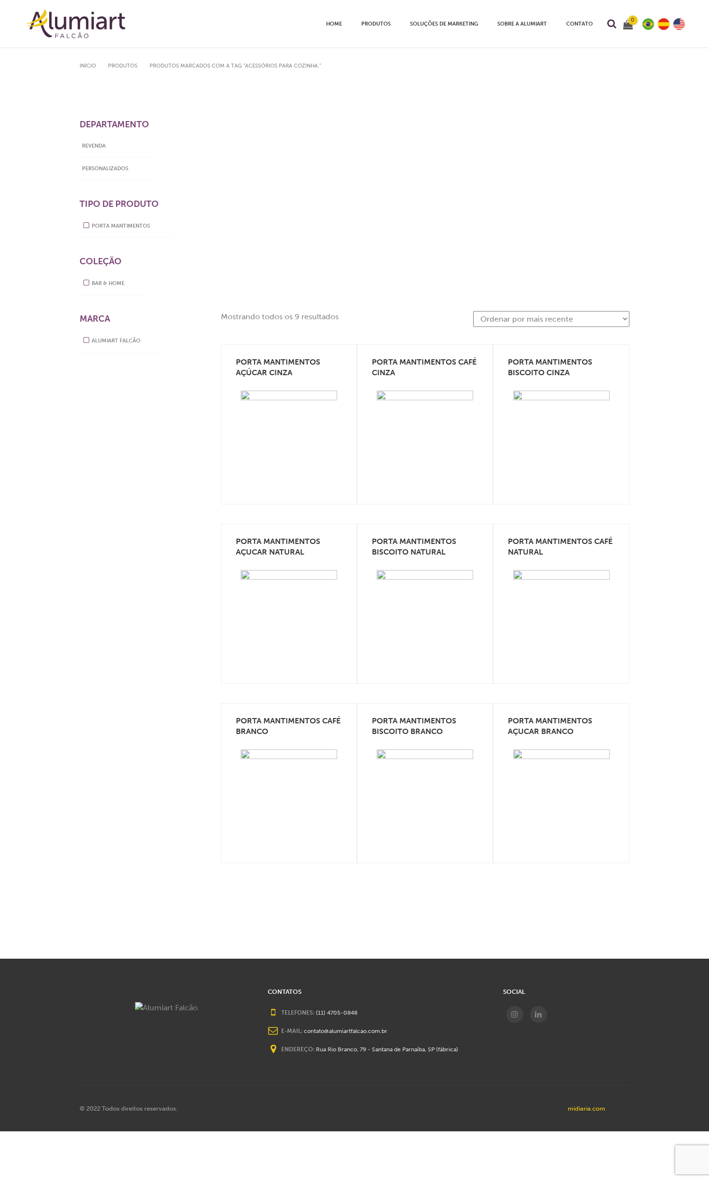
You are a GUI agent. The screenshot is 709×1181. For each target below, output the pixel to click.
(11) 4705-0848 (336, 1012)
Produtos (376, 24)
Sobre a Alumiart (522, 24)
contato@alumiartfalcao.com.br (345, 1031)
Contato (579, 24)
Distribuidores (381, 35)
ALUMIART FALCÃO (116, 341)
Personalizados (105, 168)
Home (334, 24)
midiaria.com (586, 1108)
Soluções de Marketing (444, 24)
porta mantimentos (121, 226)
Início (88, 66)
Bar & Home (108, 283)
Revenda (94, 146)
